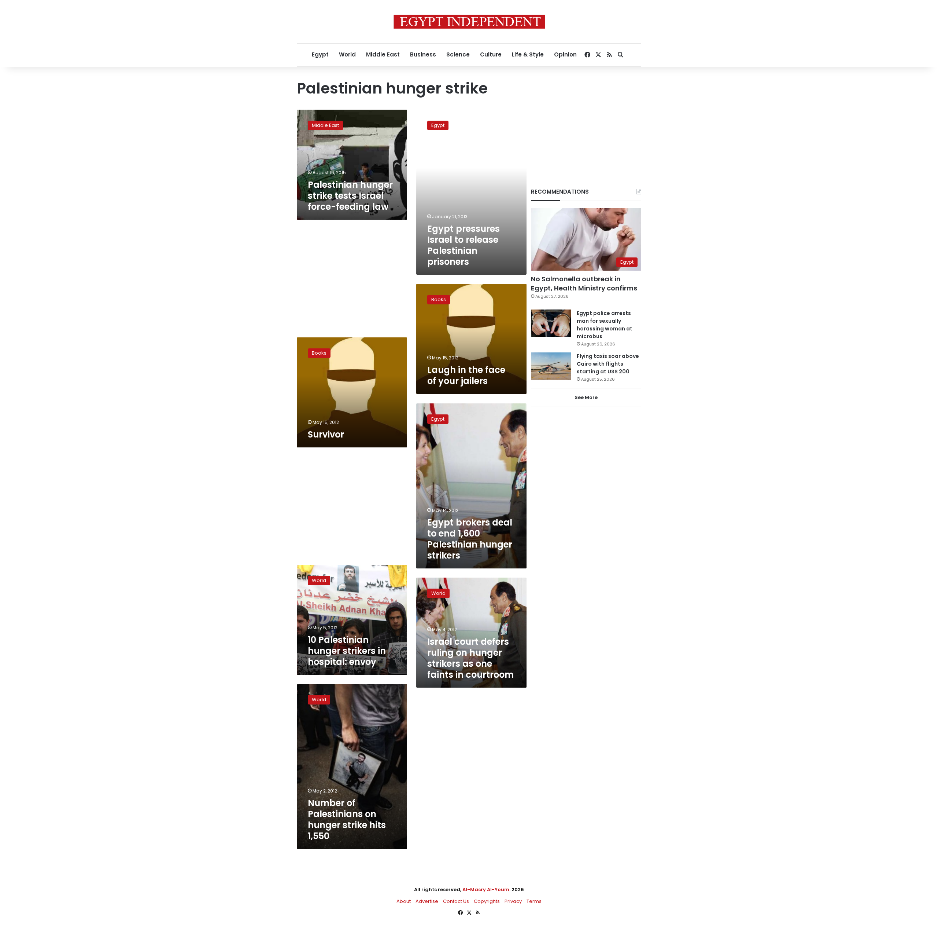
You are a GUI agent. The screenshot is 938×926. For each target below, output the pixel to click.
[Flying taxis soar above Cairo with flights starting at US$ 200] (551, 366)
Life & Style (528, 54)
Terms (534, 901)
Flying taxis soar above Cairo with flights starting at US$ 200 (608, 363)
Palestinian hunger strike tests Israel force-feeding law (350, 196)
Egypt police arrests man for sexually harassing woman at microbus (604, 325)
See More (586, 397)
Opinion (565, 54)
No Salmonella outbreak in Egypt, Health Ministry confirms (584, 283)
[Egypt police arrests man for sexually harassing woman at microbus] (551, 323)
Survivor (326, 434)
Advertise (427, 901)
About (403, 901)
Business (423, 54)
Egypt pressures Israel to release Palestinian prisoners (463, 245)
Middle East (383, 54)
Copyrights (487, 901)
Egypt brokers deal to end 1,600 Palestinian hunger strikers (469, 538)
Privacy (513, 901)
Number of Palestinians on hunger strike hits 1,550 (347, 819)
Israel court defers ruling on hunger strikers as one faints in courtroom (470, 658)
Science (458, 54)
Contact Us (456, 901)
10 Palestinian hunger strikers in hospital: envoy (347, 651)
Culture (491, 54)
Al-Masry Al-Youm (485, 889)
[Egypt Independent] (469, 22)
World (347, 54)
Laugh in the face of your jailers (466, 375)
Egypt (320, 54)
